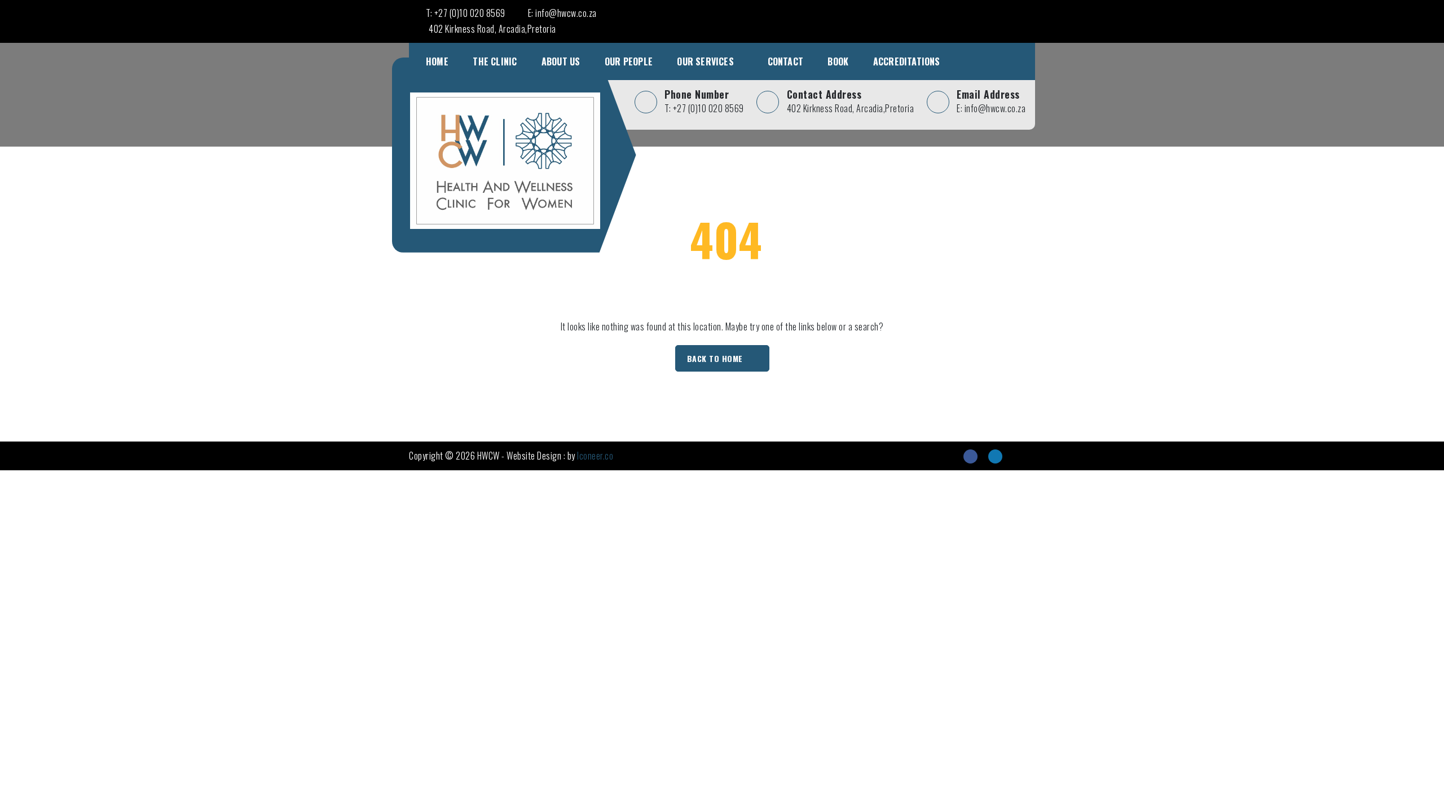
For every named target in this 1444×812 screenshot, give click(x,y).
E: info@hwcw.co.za (562, 13)
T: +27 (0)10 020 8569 (465, 13)
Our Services (705, 61)
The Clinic (495, 61)
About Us (561, 61)
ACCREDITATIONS (906, 61)
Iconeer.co (595, 455)
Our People (629, 61)
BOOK (837, 61)
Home (437, 61)
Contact (785, 61)
